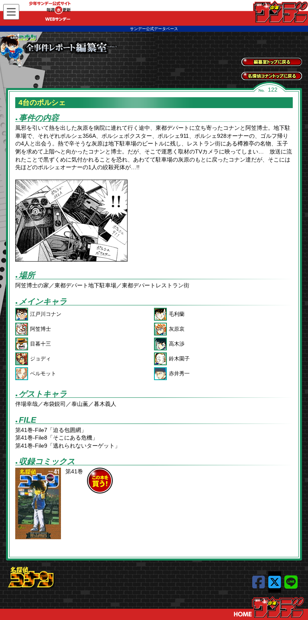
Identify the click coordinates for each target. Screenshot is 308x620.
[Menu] (11, 12)
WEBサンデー (280, 11)
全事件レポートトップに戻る (271, 62)
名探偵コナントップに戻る (271, 76)
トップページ (269, 607)
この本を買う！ (100, 480)
